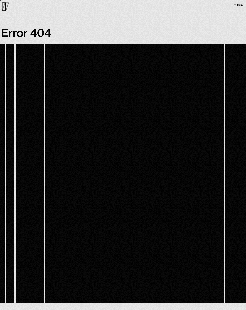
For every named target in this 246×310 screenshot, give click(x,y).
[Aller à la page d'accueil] (5, 6)
